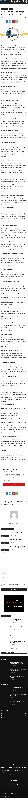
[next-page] (4, 553)
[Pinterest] (13, 21)
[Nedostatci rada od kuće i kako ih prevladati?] (5, 636)
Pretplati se (14, 484)
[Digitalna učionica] (14, 747)
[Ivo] (2, 17)
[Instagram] (14, 784)
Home (2, 5)
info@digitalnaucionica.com (15, 774)
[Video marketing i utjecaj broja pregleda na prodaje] (5, 541)
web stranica (18, 244)
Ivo (4, 17)
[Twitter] (10, 21)
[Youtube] (17, 784)
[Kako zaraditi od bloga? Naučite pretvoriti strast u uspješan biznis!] (5, 621)
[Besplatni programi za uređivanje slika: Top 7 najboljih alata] (5, 628)
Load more (13, 648)
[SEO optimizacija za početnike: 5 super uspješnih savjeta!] (5, 643)
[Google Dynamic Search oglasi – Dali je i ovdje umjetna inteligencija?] (5, 548)
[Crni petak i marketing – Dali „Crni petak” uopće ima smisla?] (5, 534)
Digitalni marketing (8, 5)
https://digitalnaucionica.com (14, 523)
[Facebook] (7, 21)
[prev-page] (2, 553)
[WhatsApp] (16, 21)
